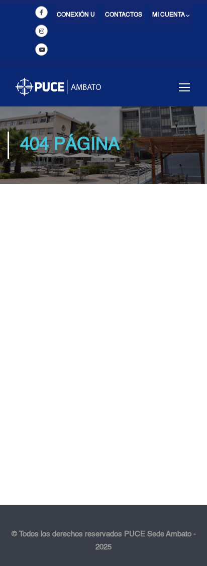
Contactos (123, 15)
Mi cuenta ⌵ (170, 15)
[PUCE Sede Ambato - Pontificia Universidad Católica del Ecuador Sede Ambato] (58, 91)
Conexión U (76, 15)
